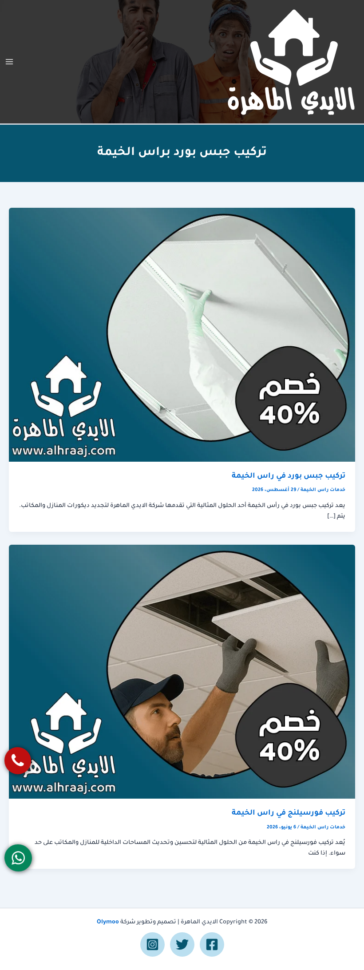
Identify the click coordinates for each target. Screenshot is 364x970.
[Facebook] (212, 944)
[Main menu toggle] (9, 61)
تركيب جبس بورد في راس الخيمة (288, 476)
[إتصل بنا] (18, 760)
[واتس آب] (18, 857)
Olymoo (108, 922)
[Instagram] (152, 944)
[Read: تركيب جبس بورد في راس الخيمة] (182, 335)
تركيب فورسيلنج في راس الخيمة (288, 813)
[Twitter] (182, 944)
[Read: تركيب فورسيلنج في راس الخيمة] (182, 672)
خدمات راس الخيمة (323, 490)
